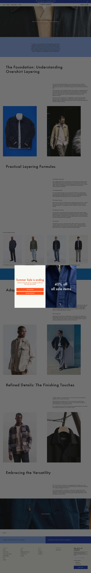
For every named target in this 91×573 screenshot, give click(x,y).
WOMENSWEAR (30, 293)
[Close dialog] (75, 267)
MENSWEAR (30, 289)
